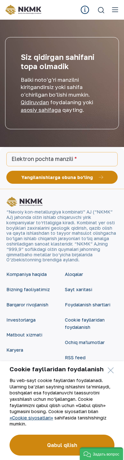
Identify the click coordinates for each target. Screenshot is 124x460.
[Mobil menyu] (115, 10)
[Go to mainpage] (23, 10)
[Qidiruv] (101, 10)
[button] (101, 453)
